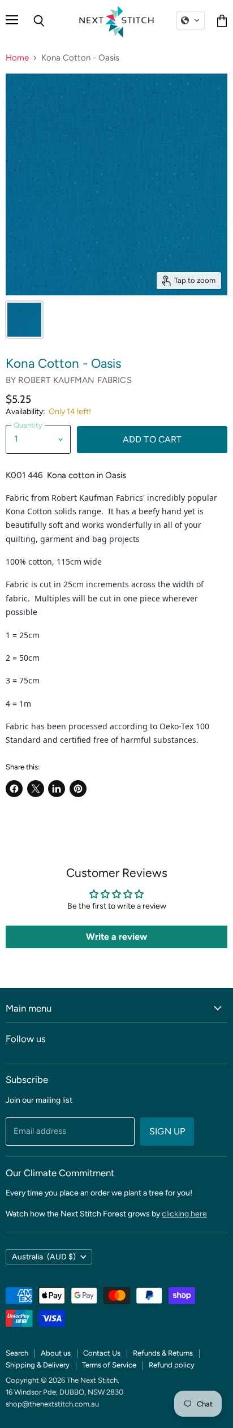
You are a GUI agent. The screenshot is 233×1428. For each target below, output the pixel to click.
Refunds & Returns (163, 1353)
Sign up (167, 1131)
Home (17, 58)
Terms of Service (109, 1365)
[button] (190, 20)
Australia (44, 1257)
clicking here (184, 1214)
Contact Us (101, 1353)
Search (17, 1353)
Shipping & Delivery (38, 1365)
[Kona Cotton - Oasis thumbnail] (24, 320)
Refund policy (172, 1365)
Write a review (116, 936)
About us (56, 1353)
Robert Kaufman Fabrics (74, 380)
